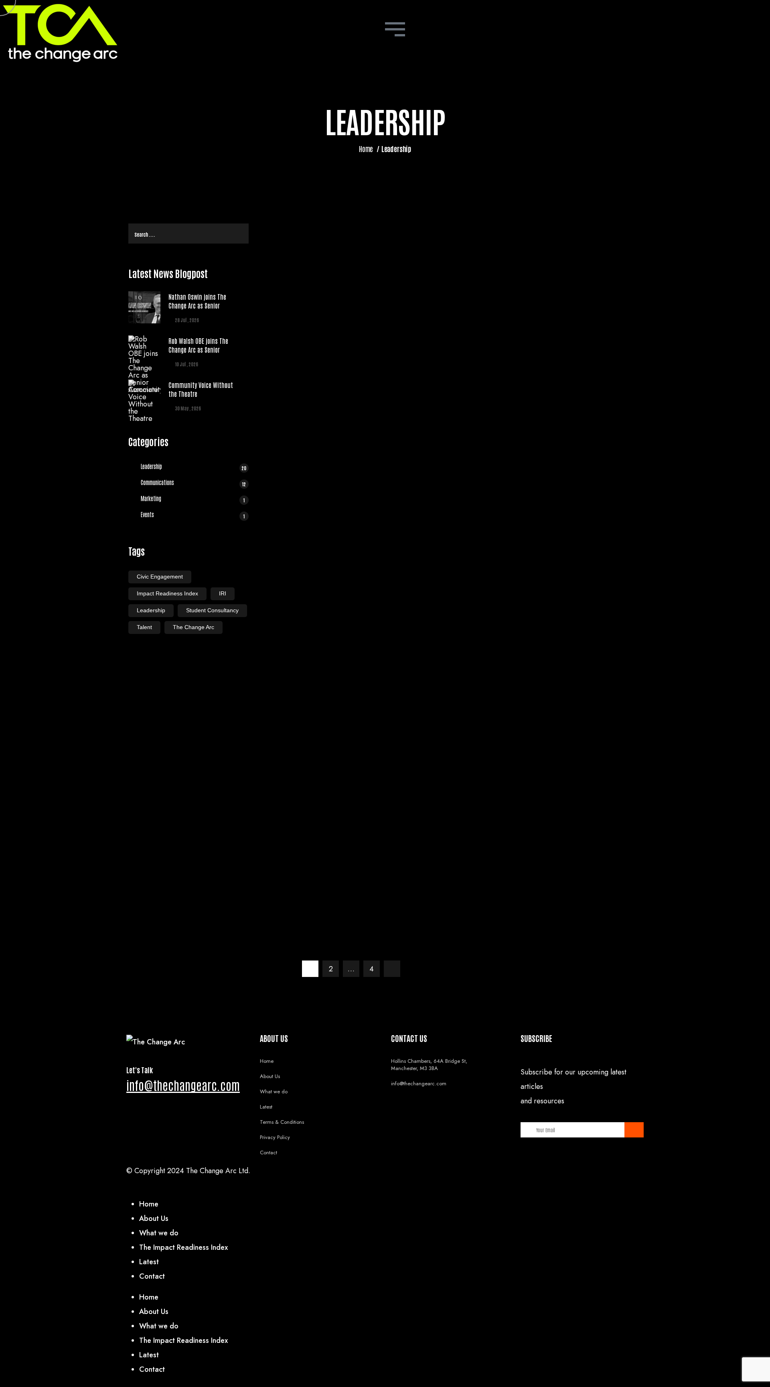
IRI (222, 593)
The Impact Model (525, 518)
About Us (270, 1076)
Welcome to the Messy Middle (548, 401)
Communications (193, 483)
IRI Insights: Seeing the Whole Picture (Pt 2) (564, 892)
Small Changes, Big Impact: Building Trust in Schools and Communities (567, 642)
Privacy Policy (275, 1137)
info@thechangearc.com (183, 1085)
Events (193, 515)
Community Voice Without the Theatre (200, 389)
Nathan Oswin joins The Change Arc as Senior (197, 300)
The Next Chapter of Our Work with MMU (567, 765)
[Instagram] (421, 1174)
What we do (274, 1091)
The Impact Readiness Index (183, 1247)
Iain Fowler (588, 383)
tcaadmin (586, 265)
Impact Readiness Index (167, 593)
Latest (266, 1106)
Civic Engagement (160, 576)
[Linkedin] (399, 1174)
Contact (268, 1152)
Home (366, 148)
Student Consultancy (212, 610)
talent (144, 627)
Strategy (533, 748)
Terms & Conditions (282, 1122)
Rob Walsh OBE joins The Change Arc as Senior (198, 345)
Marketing (193, 499)
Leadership (194, 467)
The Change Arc (193, 627)
